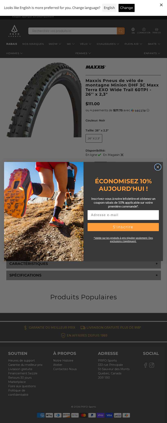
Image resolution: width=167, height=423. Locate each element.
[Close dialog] (158, 167)
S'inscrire (123, 227)
